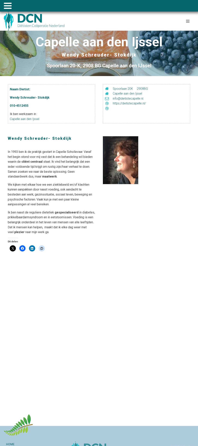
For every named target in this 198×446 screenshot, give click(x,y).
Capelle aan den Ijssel (24, 119)
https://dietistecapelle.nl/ (129, 103)
